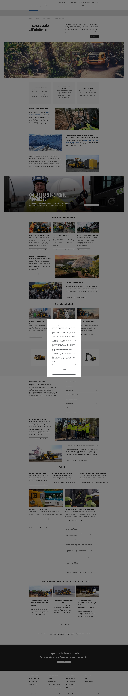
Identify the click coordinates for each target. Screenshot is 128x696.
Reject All (64, 369)
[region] (64, 348)
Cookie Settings (64, 372)
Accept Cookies (64, 365)
